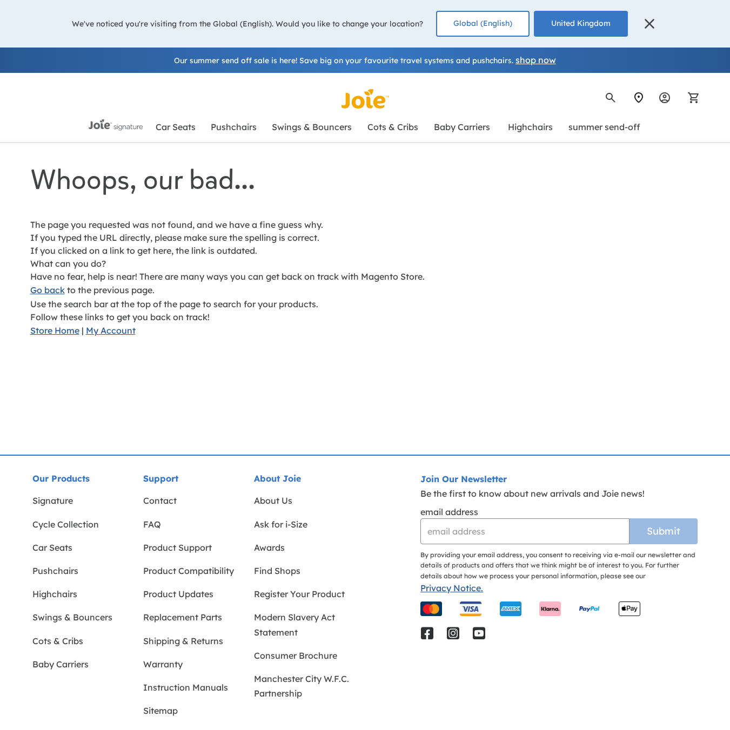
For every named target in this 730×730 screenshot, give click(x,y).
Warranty (163, 664)
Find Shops (277, 570)
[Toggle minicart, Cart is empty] (690, 97)
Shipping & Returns (183, 641)
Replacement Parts (182, 617)
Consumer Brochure (295, 655)
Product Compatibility (188, 570)
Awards (269, 547)
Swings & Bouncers (72, 617)
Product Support (177, 547)
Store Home (54, 330)
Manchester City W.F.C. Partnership (301, 686)
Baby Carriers (60, 664)
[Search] (611, 97)
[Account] (664, 98)
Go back (47, 290)
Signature (52, 500)
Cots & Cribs (57, 641)
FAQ (152, 524)
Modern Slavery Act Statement (294, 624)
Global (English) (482, 23)
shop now (535, 60)
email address (449, 511)
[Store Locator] (638, 97)
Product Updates (178, 594)
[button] (649, 23)
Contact (160, 500)
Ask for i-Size (280, 524)
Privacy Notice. (451, 588)
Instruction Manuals (185, 687)
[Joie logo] (365, 99)
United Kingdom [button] (581, 23)
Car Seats (52, 547)
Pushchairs (55, 570)
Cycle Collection (65, 524)
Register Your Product (299, 594)
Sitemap (160, 710)
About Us (273, 500)
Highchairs (54, 594)
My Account (111, 330)
